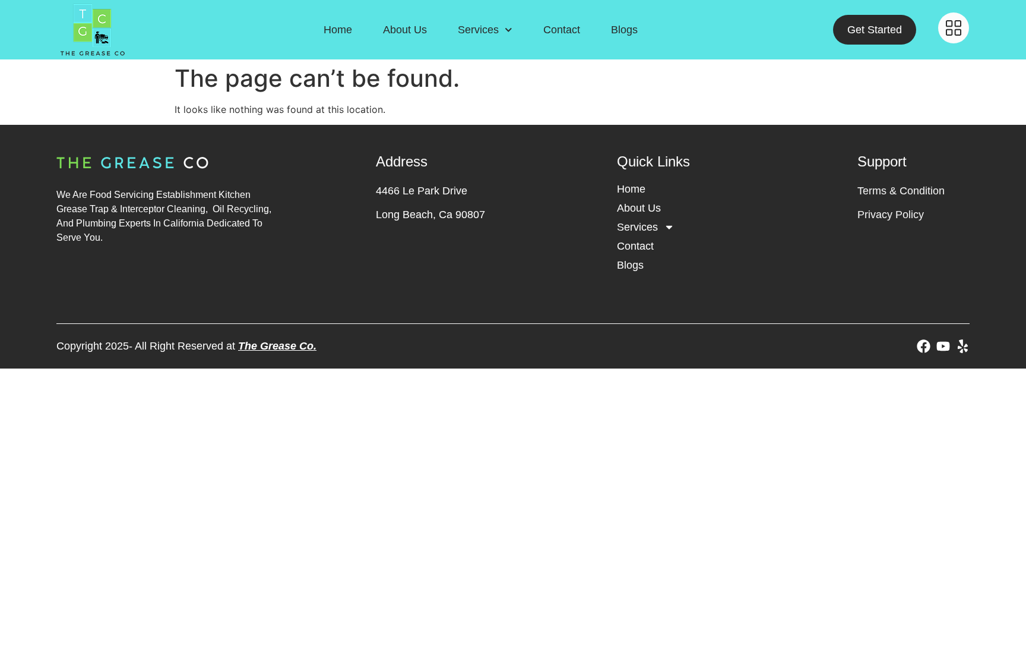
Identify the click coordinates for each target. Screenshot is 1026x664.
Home (338, 30)
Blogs (624, 30)
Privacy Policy (890, 215)
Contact (561, 30)
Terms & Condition (901, 191)
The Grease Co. (277, 346)
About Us (405, 30)
